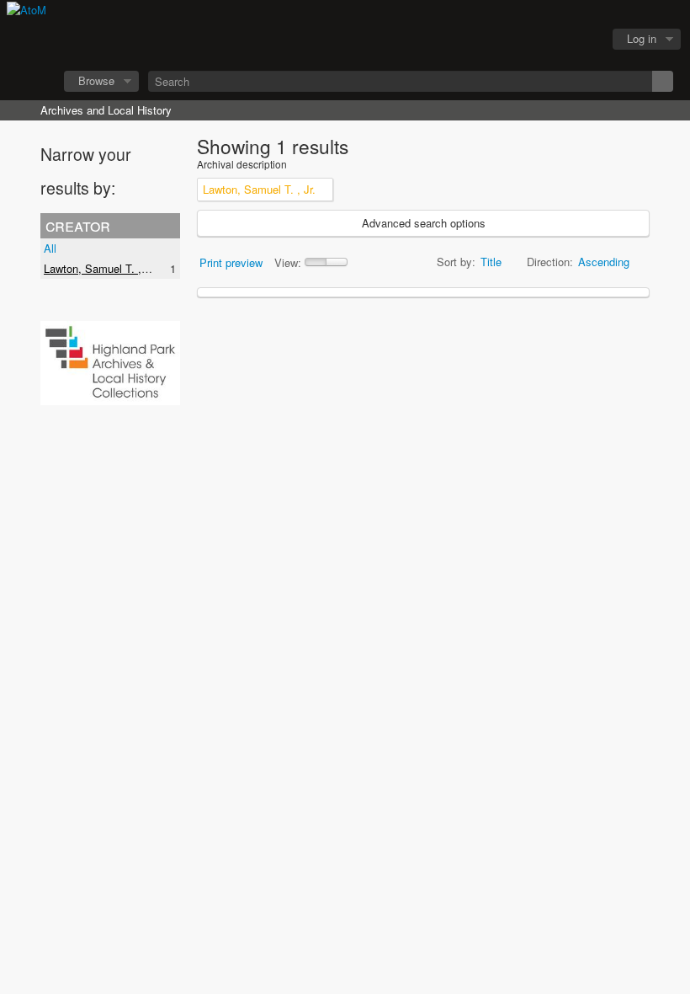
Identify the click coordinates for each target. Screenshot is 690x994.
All (50, 248)
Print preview (231, 262)
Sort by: (456, 262)
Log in (641, 38)
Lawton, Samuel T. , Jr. (100, 268)
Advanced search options (424, 223)
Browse (96, 80)
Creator (77, 225)
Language (539, 40)
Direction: (550, 262)
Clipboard (497, 40)
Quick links (581, 40)
